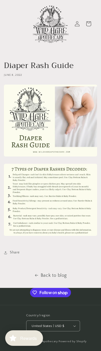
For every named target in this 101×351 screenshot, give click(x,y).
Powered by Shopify (73, 341)
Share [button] (15, 252)
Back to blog (54, 275)
